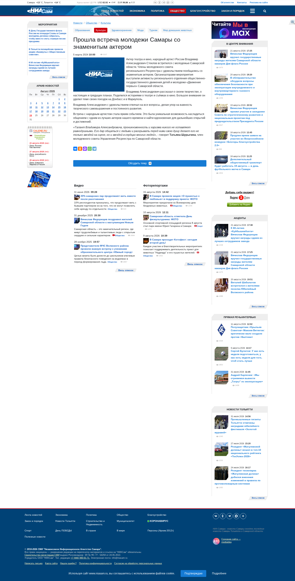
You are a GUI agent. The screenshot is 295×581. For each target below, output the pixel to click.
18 (36, 111)
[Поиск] (265, 11)
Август (44, 91)
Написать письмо (34, 563)
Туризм (153, 30)
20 (48, 111)
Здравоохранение (121, 30)
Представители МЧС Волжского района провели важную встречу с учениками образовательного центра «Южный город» (107, 248)
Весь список (58, 77)
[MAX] (85, 149)
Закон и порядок (233, 11)
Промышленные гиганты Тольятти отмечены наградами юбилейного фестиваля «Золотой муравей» (238, 426)
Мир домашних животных (177, 30)
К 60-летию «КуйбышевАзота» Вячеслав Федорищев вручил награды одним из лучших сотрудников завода (44, 66)
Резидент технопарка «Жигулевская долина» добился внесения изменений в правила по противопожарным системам (238, 477)
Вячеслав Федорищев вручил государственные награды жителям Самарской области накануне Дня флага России (238, 262)
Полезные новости (35, 536)
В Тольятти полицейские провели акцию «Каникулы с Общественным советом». (47, 52)
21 (53, 111)
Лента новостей (112, 11)
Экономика (137, 11)
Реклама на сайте (259, 2)
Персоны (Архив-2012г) (161, 530)
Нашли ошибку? (68, 563)
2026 (52, 91)
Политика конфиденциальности (95, 563)
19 (42, 111)
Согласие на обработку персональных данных (138, 563)
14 (53, 107)
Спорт (200, 226)
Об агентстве (227, 2)
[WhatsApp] (90, 149)
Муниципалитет (125, 521)
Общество (177, 11)
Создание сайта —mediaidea (231, 540)
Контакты (242, 2)
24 (31, 115)
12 (42, 107)
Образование (82, 30)
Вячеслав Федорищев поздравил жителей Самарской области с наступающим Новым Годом (107, 222)
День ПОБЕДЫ (63, 530)
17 (31, 111)
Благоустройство (202, 11)
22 (59, 111)
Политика (157, 11)
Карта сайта (51, 563)
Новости (77, 22)
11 (36, 107)
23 (65, 111)
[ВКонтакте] (75, 149)
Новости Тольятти (65, 521)
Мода (140, 30)
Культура (106, 22)
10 (31, 107)
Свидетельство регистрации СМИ (42, 555)
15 (59, 107)
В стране (91, 530)
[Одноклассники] (80, 149)
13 (48, 107)
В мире (121, 530)
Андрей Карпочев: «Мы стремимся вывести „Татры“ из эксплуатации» (247, 378)
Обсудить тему (139, 163)
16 (65, 107)
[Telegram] (94, 149)
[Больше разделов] (252, 11)
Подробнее (219, 573)
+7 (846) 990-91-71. (80, 558)
